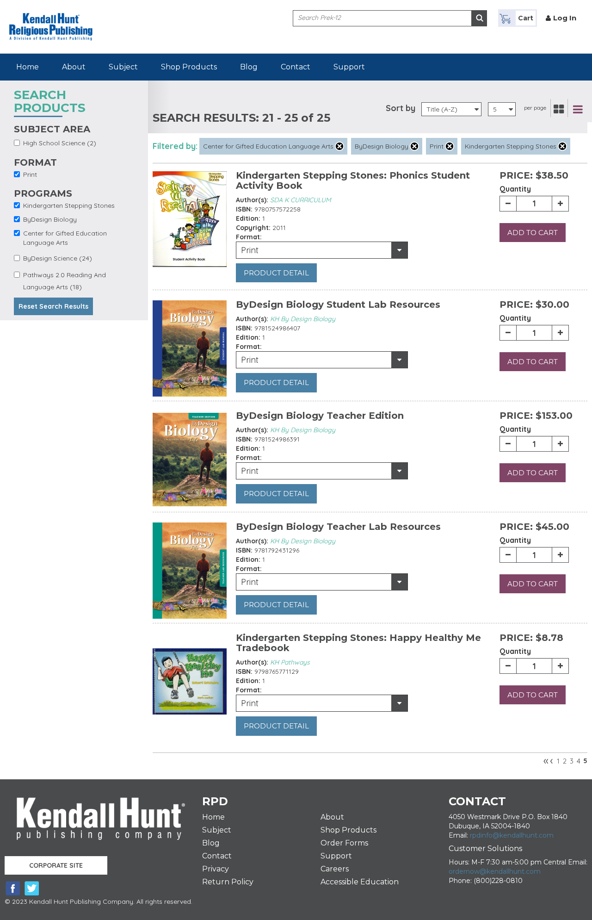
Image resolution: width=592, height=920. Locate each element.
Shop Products (189, 66)
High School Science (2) (59, 143)
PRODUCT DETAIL (276, 272)
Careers (335, 868)
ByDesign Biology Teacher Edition (320, 415)
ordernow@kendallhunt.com (495, 871)
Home (27, 66)
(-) (339, 146)
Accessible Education (360, 881)
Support (349, 66)
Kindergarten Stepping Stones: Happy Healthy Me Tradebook (358, 642)
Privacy (215, 868)
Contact (295, 66)
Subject (123, 66)
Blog (249, 66)
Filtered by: (175, 146)
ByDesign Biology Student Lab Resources (338, 304)
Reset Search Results (53, 306)
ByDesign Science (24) (57, 258)
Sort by (400, 108)
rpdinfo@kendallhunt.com (512, 835)
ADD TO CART (532, 232)
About (74, 66)
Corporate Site (56, 865)
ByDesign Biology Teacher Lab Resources (338, 526)
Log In (564, 17)
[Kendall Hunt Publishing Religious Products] (51, 19)
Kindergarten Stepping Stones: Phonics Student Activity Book (353, 180)
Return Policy (227, 881)
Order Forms (344, 843)
